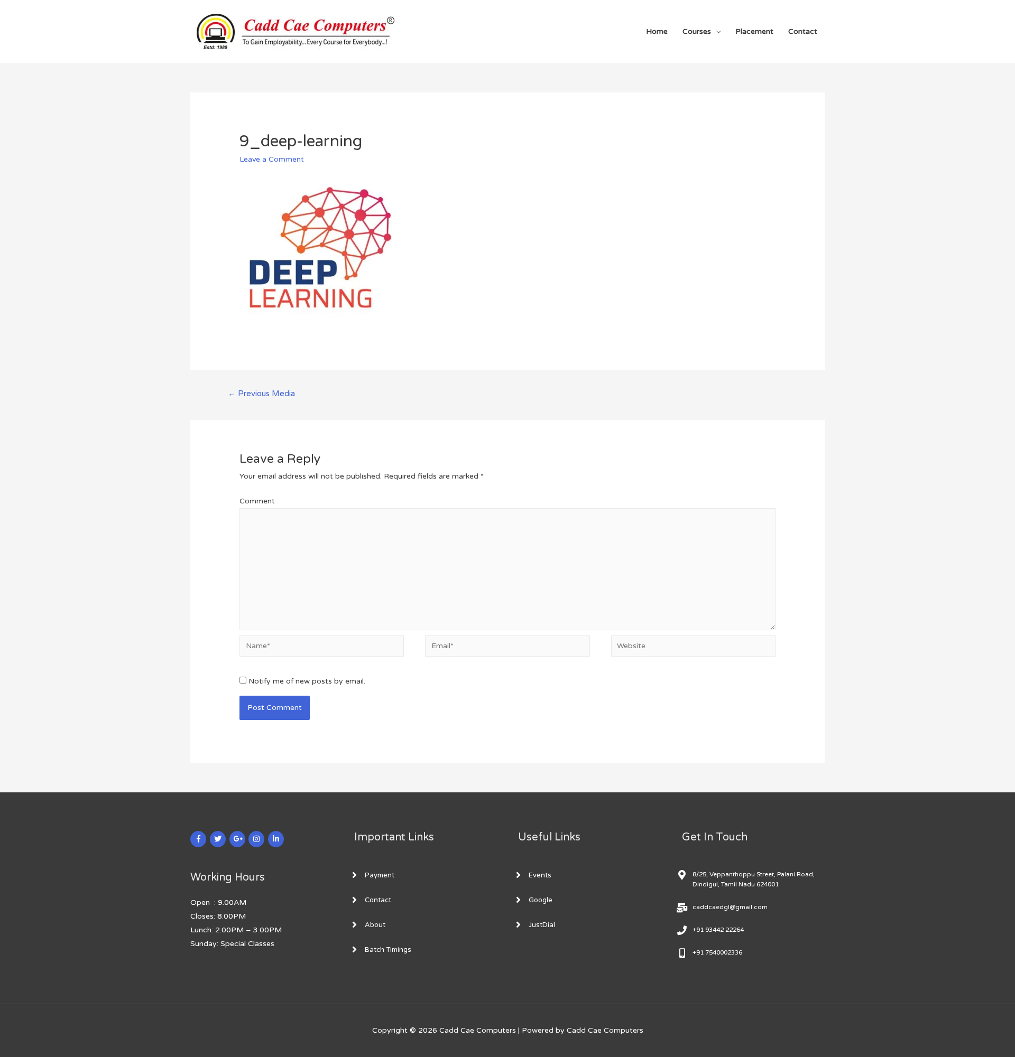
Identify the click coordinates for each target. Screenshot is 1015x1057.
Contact (802, 31)
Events (540, 875)
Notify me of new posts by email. (306, 681)
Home (657, 31)
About (375, 925)
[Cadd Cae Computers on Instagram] (256, 839)
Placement (754, 31)
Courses (696, 31)
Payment (379, 875)
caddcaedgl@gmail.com (730, 907)
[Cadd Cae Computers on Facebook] (198, 839)
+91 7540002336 (717, 952)
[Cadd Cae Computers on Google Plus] (237, 839)
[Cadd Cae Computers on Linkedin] (276, 839)
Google (540, 900)
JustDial (542, 925)
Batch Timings (388, 950)
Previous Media (261, 393)
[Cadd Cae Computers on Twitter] (218, 839)
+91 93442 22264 (718, 929)
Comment (257, 501)
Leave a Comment (271, 159)
